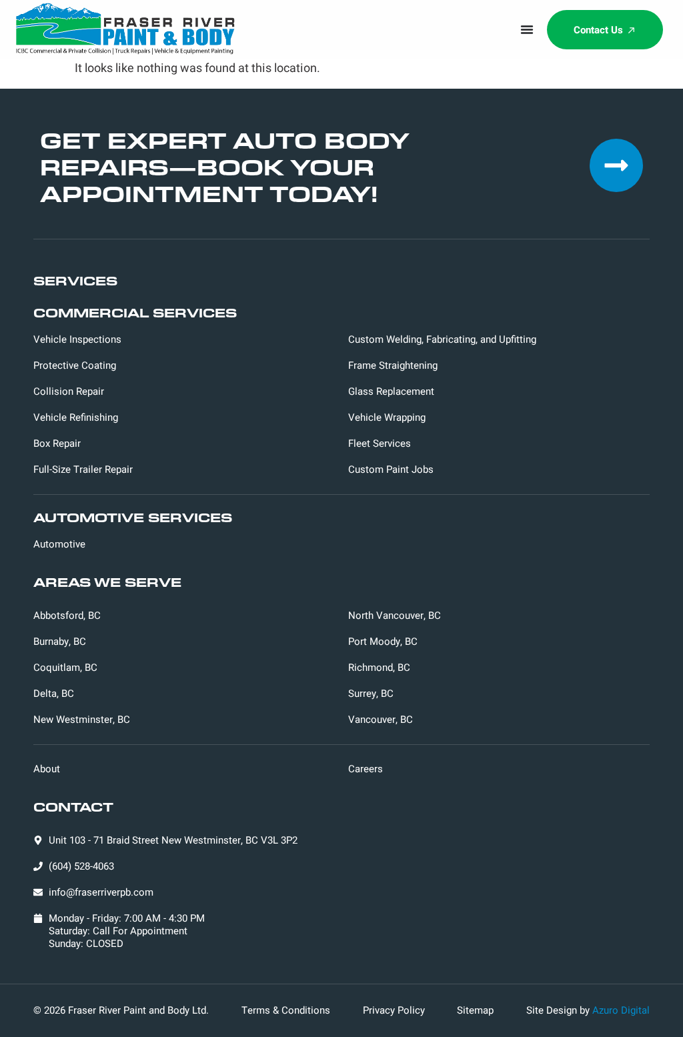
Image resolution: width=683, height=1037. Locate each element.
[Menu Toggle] (527, 29)
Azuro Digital (621, 1010)
